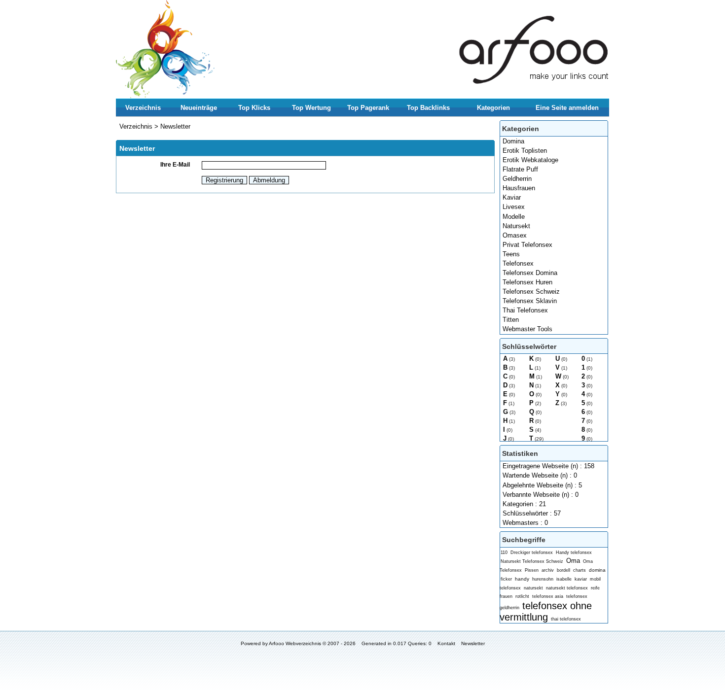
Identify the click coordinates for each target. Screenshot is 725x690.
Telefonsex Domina (530, 272)
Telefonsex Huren (527, 282)
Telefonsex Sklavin (530, 301)
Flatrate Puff (520, 169)
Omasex (515, 235)
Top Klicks (254, 107)
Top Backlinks (428, 107)
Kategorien (493, 107)
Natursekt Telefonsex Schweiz (532, 561)
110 (504, 552)
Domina (513, 141)
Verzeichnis (143, 107)
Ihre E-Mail (175, 165)
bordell (563, 570)
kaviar (581, 579)
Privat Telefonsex (527, 244)
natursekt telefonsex (567, 588)
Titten (511, 319)
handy (522, 579)
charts (579, 570)
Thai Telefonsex (525, 310)
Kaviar (512, 197)
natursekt (533, 588)
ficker (506, 579)
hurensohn (542, 579)
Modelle (514, 216)
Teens (511, 254)
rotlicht (522, 596)
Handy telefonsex (574, 552)
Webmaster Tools (527, 329)
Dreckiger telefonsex (531, 552)
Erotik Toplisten (525, 150)
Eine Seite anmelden (567, 107)
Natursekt (516, 226)
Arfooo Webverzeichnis (295, 643)
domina (597, 570)
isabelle (564, 579)
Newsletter (175, 126)
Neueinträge (199, 107)
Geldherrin (517, 178)
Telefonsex (518, 263)
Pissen (532, 570)
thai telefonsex (566, 619)
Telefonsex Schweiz (531, 291)
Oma (573, 560)
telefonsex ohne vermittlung (546, 611)
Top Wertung (311, 107)
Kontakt (446, 643)
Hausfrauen (519, 188)
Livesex (514, 206)
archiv (548, 570)
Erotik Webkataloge (530, 160)
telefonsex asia (547, 596)
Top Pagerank (368, 107)
